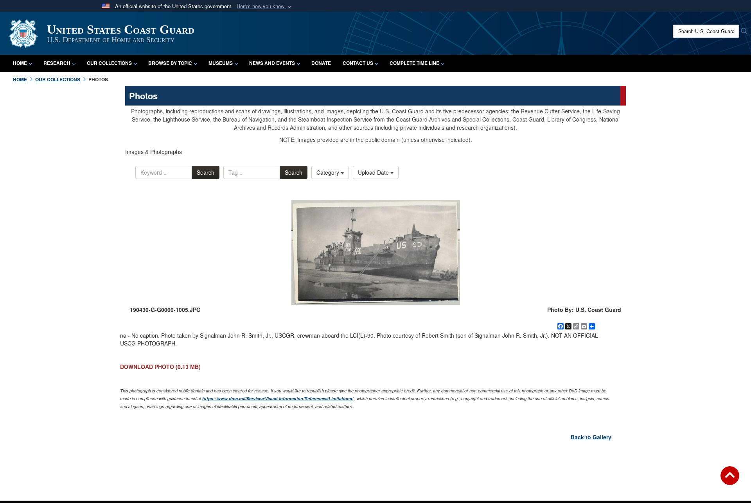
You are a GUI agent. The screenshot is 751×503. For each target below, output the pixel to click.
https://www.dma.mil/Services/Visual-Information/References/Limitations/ (277, 398)
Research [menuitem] (56, 62)
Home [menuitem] (20, 62)
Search (205, 172)
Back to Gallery (591, 437)
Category (328, 172)
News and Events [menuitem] (272, 62)
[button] (265, 6)
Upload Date (374, 172)
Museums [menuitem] (220, 62)
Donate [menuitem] (321, 62)
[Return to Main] (729, 480)
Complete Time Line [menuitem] (414, 62)
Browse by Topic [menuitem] (170, 62)
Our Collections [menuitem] (109, 62)
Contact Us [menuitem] (358, 62)
